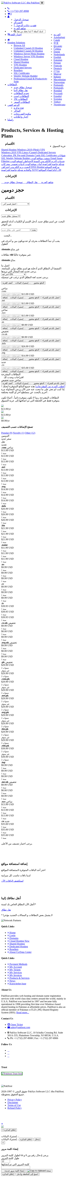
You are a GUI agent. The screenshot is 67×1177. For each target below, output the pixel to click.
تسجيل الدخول (21, 19)
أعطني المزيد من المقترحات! (50, 386)
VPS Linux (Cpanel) (27, 152)
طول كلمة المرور (10, 1158)
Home (12, 932)
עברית (57, 71)
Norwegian (59, 82)
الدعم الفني (13, 105)
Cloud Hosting (21, 59)
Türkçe (57, 101)
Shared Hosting (21, 62)
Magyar (57, 74)
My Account (15, 967)
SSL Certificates (22, 73)
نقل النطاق (31, 182)
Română (58, 90)
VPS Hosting (20, 65)
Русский (58, 93)
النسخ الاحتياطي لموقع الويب (25, 161)
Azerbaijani (59, 37)
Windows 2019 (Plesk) (28, 149)
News (12, 981)
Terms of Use (14, 1105)
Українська (59, 104)
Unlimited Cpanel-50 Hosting (28, 51)
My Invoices (15, 975)
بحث (34, 230)
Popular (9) (6, 433)
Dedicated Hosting (18, 946)
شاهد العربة (20, 28)
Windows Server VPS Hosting (29, 56)
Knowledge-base (17, 983)
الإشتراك (18, 22)
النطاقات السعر (22, 102)
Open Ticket (16, 1024)
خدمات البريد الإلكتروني (52, 161)
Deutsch (58, 68)
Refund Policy (14, 1108)
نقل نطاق (6, 909)
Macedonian (60, 79)
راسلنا (10, 119)
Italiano (57, 76)
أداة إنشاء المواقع (48, 170)
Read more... (22, 1012)
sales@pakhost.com (20, 1027)
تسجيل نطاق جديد (23, 87)
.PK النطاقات (21, 99)
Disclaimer (12, 1102)
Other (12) (30, 433)
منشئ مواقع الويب (40, 158)
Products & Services (19, 978)
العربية (57, 34)
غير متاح (6, 294)
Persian (57, 63)
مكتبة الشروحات (22, 113)
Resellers (18, 70)
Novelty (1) (18, 433)
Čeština (57, 49)
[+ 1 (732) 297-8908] (8, 8)
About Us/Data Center (20, 952)
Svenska (58, 99)
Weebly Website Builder (26, 76)
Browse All (19, 45)
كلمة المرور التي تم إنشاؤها (15, 1164)
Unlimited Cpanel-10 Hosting (28, 48)
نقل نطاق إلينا (21, 90)
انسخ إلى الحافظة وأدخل (27, 1174)
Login (12, 935)
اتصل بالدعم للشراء (51, 297)
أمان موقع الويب (33, 164)
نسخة (48, 1171)
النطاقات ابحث (21, 96)
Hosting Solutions (16, 42)
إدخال (37, 1139)
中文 (56, 43)
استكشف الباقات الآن (12, 881)
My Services (15, 972)
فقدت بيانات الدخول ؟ (25, 25)
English (57, 57)
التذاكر (17, 111)
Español (58, 96)
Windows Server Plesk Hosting (29, 53)
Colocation (7, 155)
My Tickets (15, 969)
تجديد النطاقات (21, 93)
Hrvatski (58, 46)
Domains (13, 938)
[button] (2, 1123)
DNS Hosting (38, 167)
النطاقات (12, 84)
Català (57, 40)
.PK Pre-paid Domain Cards (27, 155)
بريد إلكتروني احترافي (16, 167)
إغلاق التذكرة (26, 1139)
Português (58, 85)
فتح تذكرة (19, 108)
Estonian (58, 60)
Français (58, 65)
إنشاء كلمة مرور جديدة (14, 1171)
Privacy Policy (14, 1099)
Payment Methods (18, 964)
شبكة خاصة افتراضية (53, 164)
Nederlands (59, 54)
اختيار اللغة (16, 34)
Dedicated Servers (23, 67)
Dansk (57, 51)
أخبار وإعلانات (21, 116)
